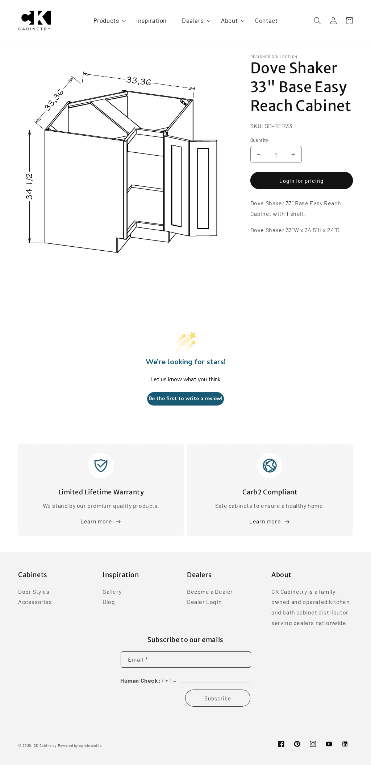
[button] (107, 20)
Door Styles (34, 592)
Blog (109, 601)
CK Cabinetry (45, 745)
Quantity (259, 140)
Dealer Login (204, 601)
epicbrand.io (90, 745)
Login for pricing (301, 180)
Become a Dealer (210, 592)
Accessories (35, 601)
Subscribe (217, 698)
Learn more (96, 521)
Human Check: (140, 680)
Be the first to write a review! (185, 398)
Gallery (112, 592)
